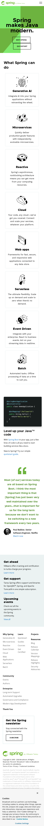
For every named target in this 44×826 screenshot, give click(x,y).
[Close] (37, 793)
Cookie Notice (22, 819)
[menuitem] (41, 3)
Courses (21, 645)
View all (7, 619)
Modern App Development (14, 703)
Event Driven (8, 649)
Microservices (9, 641)
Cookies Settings (22, 823)
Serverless (7, 663)
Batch (5, 667)
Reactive (6, 645)
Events (6, 679)
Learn (20, 634)
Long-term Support (11, 692)
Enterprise (7, 688)
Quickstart (22, 46)
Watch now (18, 536)
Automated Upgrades (12, 696)
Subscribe (14, 738)
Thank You (8, 709)
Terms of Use (7, 766)
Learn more (9, 572)
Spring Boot (13, 439)
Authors (6, 683)
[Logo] (13, 3)
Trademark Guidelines (27, 766)
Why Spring (21, 40)
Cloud (5, 653)
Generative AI (9, 638)
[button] (41, 3)
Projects (34, 634)
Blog (33, 643)
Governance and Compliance (15, 700)
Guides (21, 641)
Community (8, 676)
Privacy (15, 766)
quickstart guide (11, 454)
